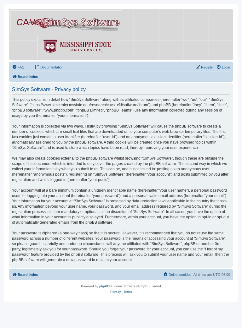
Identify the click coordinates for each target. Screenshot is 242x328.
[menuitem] (18, 67)
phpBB (104, 286)
